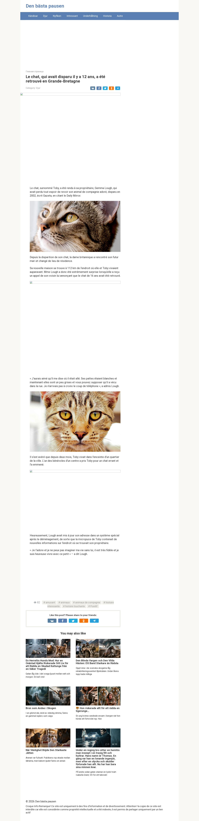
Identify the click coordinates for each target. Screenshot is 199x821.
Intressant (72, 15)
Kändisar (33, 15)
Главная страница (34, 71)
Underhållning (90, 15)
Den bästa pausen (45, 6)
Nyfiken (57, 15)
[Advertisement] (99, 43)
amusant (50, 602)
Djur (45, 15)
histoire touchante (75, 606)
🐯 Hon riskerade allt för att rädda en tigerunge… (98, 710)
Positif (93, 606)
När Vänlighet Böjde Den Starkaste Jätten (46, 751)
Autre (120, 15)
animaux (65, 602)
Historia (107, 15)
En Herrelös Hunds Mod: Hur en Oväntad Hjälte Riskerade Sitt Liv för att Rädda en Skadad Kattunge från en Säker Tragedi (47, 665)
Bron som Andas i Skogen (41, 708)
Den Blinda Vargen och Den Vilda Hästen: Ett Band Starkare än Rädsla (97, 662)
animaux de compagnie (87, 602)
